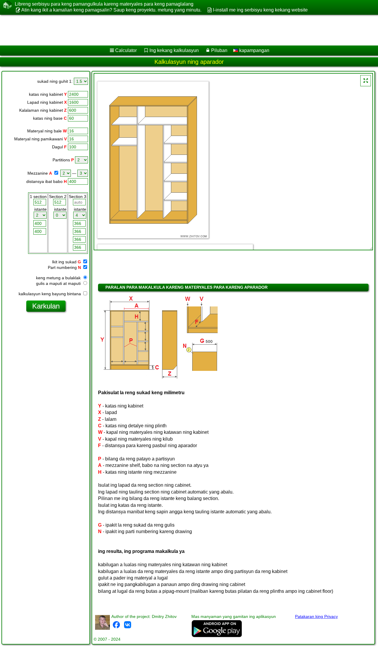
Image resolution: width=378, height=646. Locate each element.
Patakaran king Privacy (316, 616)
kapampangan (253, 50)
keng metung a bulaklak (59, 277)
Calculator (126, 50)
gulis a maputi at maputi (59, 283)
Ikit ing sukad (64, 261)
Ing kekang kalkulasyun (174, 50)
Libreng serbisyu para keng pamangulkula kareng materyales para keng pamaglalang (104, 4)
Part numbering (62, 267)
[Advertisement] (179, 30)
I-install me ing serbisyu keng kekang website (260, 9)
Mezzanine (37, 173)
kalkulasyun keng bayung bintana (50, 293)
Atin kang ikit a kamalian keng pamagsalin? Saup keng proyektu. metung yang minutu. (111, 9)
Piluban (219, 50)
